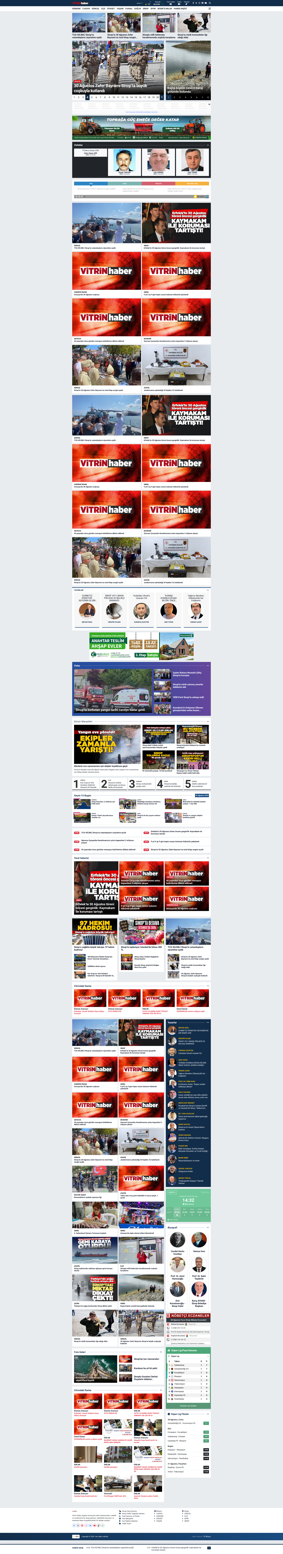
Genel (146, 292)
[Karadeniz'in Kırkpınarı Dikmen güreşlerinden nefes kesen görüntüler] (162, 709)
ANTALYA (77, 339)
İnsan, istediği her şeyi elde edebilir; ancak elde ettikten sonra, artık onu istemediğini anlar (193, 1096)
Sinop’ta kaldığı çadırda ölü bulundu (172, 785)
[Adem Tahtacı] (172, 1127)
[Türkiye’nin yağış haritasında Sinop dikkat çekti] (95, 1288)
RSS (77, 1537)
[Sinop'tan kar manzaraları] (125, 1359)
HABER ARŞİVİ (180, 8)
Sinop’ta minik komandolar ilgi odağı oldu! (90, 1341)
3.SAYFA (86, 8)
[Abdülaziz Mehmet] (172, 1105)
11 (118, 97)
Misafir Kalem (114, 622)
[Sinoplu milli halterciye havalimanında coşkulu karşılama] (141, 1250)
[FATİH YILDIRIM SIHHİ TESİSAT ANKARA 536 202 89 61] (158, 998)
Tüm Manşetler (127, 1519)
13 (127, 97)
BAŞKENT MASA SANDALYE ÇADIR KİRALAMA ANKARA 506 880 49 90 (148, 1469)
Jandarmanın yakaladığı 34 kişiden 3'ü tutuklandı (163, 390)
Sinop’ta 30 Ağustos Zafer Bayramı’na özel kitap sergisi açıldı (98, 390)
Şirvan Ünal (87, 622)
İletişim (159, 1511)
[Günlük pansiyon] (88, 1455)
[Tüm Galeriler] (161, 1352)
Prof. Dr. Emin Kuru (186, 1081)
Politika (128, 8)
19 (153, 97)
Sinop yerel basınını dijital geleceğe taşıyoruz (192, 1117)
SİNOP (146, 8)
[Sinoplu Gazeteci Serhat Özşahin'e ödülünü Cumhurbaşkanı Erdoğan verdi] (125, 1378)
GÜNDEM (76, 8)
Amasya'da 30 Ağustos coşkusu (86, 295)
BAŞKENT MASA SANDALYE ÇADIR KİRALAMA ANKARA (118, 1441)
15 (136, 97)
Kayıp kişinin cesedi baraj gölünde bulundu (137, 1306)
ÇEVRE (76, 1304)
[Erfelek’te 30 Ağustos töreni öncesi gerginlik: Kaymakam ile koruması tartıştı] (176, 223)
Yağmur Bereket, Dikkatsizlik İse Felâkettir (196, 598)
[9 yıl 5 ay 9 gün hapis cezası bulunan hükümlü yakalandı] (176, 271)
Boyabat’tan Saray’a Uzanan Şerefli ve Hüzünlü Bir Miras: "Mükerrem (192, 1107)
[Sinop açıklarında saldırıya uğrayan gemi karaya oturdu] (95, 1250)
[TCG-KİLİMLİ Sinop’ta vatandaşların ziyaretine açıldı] (106, 223)
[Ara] (210, 3)
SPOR (153, 8)
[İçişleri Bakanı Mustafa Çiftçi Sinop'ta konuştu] (162, 674)
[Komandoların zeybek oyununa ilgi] (95, 1179)
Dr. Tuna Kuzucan (186, 1114)
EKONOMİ (147, 339)
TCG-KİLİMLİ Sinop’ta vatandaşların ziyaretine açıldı (95, 248)
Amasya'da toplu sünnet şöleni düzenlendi (137, 1233)
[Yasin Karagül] (172, 1137)
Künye (186, 1511)
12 (122, 97)
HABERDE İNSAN (80, 292)
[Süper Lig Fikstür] (208, 1414)
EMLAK (145, 1009)
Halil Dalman (184, 1092)
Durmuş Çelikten (141, 622)
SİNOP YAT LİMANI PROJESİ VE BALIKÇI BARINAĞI (114, 598)
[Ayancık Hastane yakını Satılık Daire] (148, 1484)
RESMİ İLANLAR (165, 8)
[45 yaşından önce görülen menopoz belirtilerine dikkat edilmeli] (106, 317)
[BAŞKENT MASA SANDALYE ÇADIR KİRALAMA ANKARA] (118, 1428)
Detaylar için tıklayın (188, 1406)
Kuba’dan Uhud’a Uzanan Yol (141, 596)
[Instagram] (86, 1525)
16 (140, 97)
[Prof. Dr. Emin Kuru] (172, 1084)
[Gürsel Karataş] (172, 1170)
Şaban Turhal (184, 1178)
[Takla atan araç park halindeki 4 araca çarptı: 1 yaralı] (141, 1178)
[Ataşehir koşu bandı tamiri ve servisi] (148, 1428)
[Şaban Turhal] (172, 1180)
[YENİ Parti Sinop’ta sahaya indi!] (162, 697)
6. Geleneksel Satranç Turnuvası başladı (90, 1233)
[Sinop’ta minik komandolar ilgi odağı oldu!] (95, 1323)
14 (131, 97)
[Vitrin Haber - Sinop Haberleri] (80, 3)
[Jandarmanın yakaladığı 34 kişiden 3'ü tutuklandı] (176, 365)
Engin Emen (183, 1158)
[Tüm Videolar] (208, 665)
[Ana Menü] (210, 8)
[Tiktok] (98, 1525)
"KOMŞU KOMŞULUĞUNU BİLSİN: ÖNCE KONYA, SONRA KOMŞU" (169, 598)
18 (149, 97)
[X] (78, 1525)
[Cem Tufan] (168, 611)
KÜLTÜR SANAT (80, 1195)
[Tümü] (208, 145)
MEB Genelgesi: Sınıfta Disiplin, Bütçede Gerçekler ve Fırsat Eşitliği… (193, 1150)
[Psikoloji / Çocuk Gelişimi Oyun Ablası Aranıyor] (90, 998)
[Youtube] (94, 1525)
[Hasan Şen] (172, 1148)
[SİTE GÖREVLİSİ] (124, 998)
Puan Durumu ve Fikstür (131, 1516)
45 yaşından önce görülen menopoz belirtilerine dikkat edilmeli (99, 341)
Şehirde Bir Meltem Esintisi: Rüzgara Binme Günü (193, 1139)
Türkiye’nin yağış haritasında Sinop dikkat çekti (93, 1306)
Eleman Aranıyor (81, 1009)
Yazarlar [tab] (78, 590)
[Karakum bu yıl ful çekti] (125, 1368)
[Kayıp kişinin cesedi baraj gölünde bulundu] (141, 1288)
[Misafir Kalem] (114, 611)
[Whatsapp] (102, 1525)
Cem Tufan (168, 622)
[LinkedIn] (90, 1525)
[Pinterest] (82, 1525)
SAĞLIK (137, 8)
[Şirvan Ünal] (87, 611)
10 (114, 97)
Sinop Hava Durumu (129, 1511)
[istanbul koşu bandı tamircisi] (88, 1484)
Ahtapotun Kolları (185, 1171)
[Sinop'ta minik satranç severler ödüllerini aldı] (162, 685)
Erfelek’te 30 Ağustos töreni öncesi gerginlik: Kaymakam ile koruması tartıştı (174, 248)
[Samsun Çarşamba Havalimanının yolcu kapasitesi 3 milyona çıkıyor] (176, 317)
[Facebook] (74, 1525)
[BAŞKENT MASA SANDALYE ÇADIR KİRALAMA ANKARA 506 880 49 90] (148, 1455)
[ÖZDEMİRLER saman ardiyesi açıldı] (193, 998)
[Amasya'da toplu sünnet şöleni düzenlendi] (141, 1215)
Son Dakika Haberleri (130, 1521)
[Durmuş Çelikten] (141, 611)
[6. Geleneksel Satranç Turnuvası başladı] (95, 1215)
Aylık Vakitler (173, 1220)
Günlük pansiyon (80, 1467)
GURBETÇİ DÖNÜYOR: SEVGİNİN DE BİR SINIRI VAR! (87, 598)
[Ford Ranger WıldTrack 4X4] (118, 1484)
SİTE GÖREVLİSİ (114, 1011)
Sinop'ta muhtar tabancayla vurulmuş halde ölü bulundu (116, 785)
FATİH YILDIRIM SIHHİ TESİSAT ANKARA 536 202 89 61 (155, 1012)
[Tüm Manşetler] (208, 721)
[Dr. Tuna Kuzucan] (172, 1116)
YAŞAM (120, 8)
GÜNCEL (95, 8)
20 (157, 97)
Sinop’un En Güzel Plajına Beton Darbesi (191, 1128)
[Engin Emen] (172, 1159)
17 (144, 97)
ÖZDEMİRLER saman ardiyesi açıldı (191, 1011)
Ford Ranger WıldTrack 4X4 (115, 1496)
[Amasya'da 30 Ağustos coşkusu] (106, 271)
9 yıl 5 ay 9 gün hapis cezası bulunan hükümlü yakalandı (166, 295)
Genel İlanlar (182, 1009)
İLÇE (103, 8)
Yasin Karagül (184, 1135)
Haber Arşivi (126, 1524)
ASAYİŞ (146, 388)
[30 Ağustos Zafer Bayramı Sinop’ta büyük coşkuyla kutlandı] (141, 1323)
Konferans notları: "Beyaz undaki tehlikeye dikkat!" (191, 1085)
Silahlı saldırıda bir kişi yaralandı (199, 785)
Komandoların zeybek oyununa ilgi (87, 1197)
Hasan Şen (183, 1146)
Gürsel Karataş (185, 1169)
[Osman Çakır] (196, 611)
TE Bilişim (207, 1537)
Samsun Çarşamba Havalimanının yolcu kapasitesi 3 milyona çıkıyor (171, 341)
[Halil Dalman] (172, 1095)
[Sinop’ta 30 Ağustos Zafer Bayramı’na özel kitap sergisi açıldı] (106, 365)
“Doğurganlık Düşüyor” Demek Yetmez (190, 1182)
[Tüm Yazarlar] (208, 590)
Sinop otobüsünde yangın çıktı (143, 785)
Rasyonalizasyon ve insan (188, 1160)
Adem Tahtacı (184, 1124)
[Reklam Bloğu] (141, 128)
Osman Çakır (196, 622)
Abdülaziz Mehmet (186, 1103)
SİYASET (111, 8)
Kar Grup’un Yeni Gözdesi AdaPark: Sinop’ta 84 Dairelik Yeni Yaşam (88, 785)
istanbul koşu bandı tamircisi (85, 1496)
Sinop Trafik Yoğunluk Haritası (133, 1514)
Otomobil (108, 1493)
